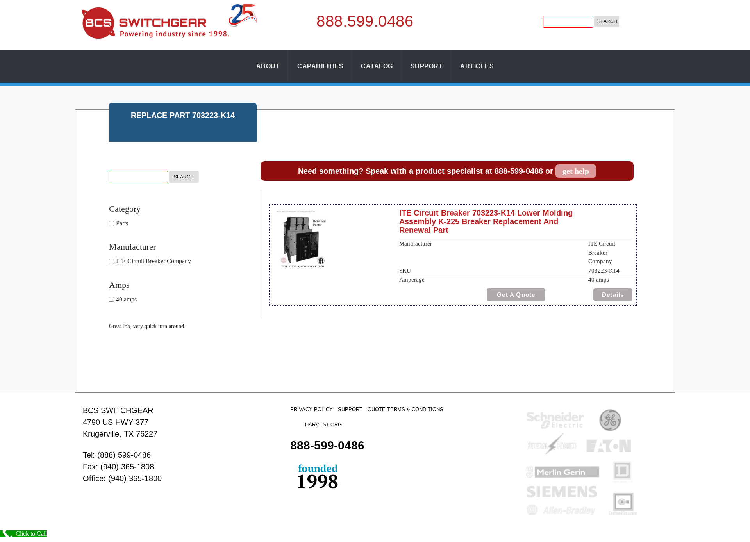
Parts (122, 223)
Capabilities (320, 66)
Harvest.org (323, 425)
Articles (477, 66)
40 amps (126, 299)
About (268, 66)
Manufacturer (132, 246)
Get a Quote (516, 294)
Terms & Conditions (415, 409)
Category (125, 209)
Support (427, 66)
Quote (377, 409)
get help (575, 171)
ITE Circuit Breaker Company (153, 261)
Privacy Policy (311, 409)
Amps (119, 285)
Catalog (377, 66)
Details (613, 294)
